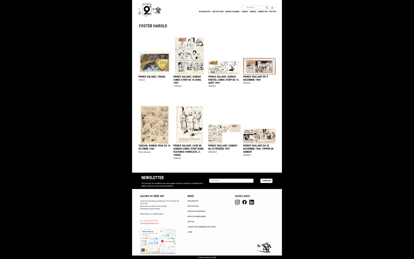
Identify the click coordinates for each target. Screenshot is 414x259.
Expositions (218, 12)
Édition (272, 12)
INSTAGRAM (411, 27)
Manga (253, 12)
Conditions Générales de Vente (202, 227)
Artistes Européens (196, 211)
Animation (262, 12)
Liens (190, 232)
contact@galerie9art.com (149, 223)
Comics (244, 12)
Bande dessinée (232, 12)
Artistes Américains (197, 216)
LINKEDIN (411, 38)
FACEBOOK (411, 16)
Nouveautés (205, 12)
